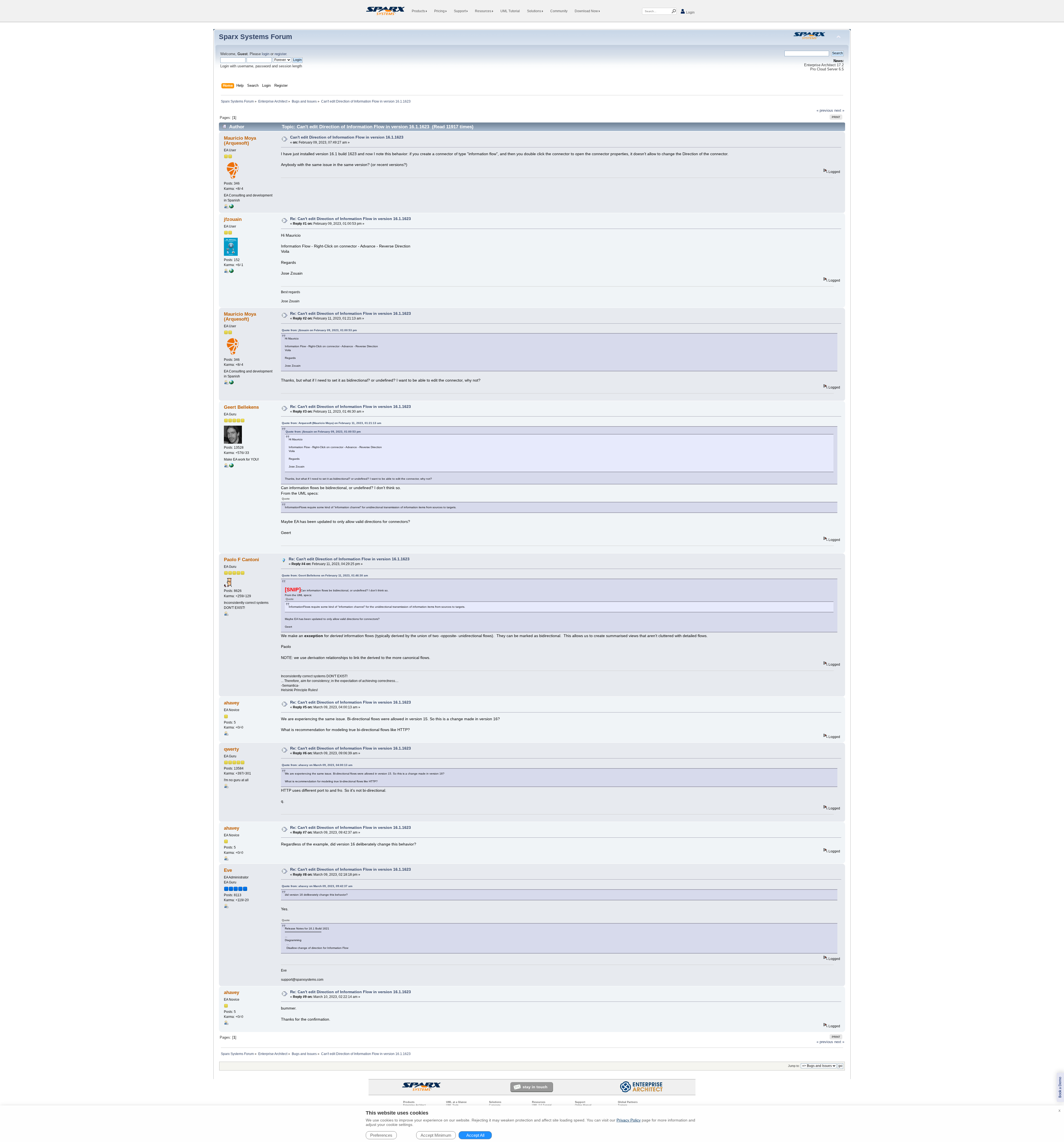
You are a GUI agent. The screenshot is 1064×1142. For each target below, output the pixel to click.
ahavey (231, 703)
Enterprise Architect (414, 1105)
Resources (483, 11)
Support (460, 11)
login (265, 54)
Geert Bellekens (241, 407)
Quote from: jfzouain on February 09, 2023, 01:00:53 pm (319, 330)
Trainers (622, 1105)
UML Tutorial (510, 11)
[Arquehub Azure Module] (231, 207)
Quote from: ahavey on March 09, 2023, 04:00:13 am (317, 765)
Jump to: (794, 1065)
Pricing (440, 11)
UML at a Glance (456, 1102)
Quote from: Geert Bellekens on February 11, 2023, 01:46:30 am (325, 575)
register (280, 54)
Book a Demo (1060, 1087)
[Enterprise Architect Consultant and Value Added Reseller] (231, 466)
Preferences (381, 1135)
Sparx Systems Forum (255, 36)
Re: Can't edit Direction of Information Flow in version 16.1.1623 (350, 218)
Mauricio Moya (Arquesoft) (240, 141)
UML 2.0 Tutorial (541, 1105)
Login (690, 12)
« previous (825, 111)
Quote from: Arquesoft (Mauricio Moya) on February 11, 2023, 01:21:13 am (331, 423)
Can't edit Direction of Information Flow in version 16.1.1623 (346, 137)
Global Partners (628, 1102)
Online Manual (583, 1105)
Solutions (534, 11)
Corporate (494, 1105)
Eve (228, 870)
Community (558, 11)
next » (839, 111)
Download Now (587, 11)
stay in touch (535, 1087)
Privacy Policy (629, 1120)
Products (419, 11)
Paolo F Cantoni (241, 559)
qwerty (231, 749)
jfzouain (233, 219)
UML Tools (452, 1105)
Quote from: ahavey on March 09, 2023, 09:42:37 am (317, 886)
